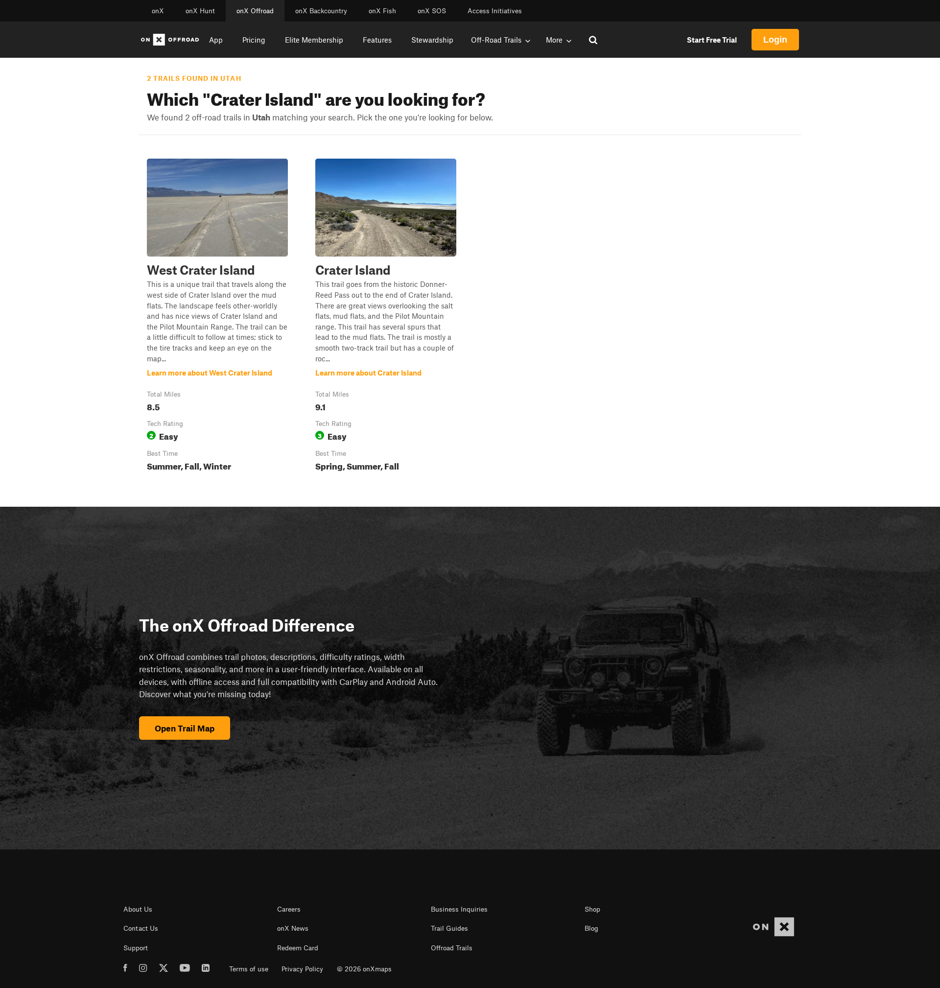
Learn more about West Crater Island (217, 317)
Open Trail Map (184, 728)
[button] (217, 317)
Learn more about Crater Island (385, 317)
